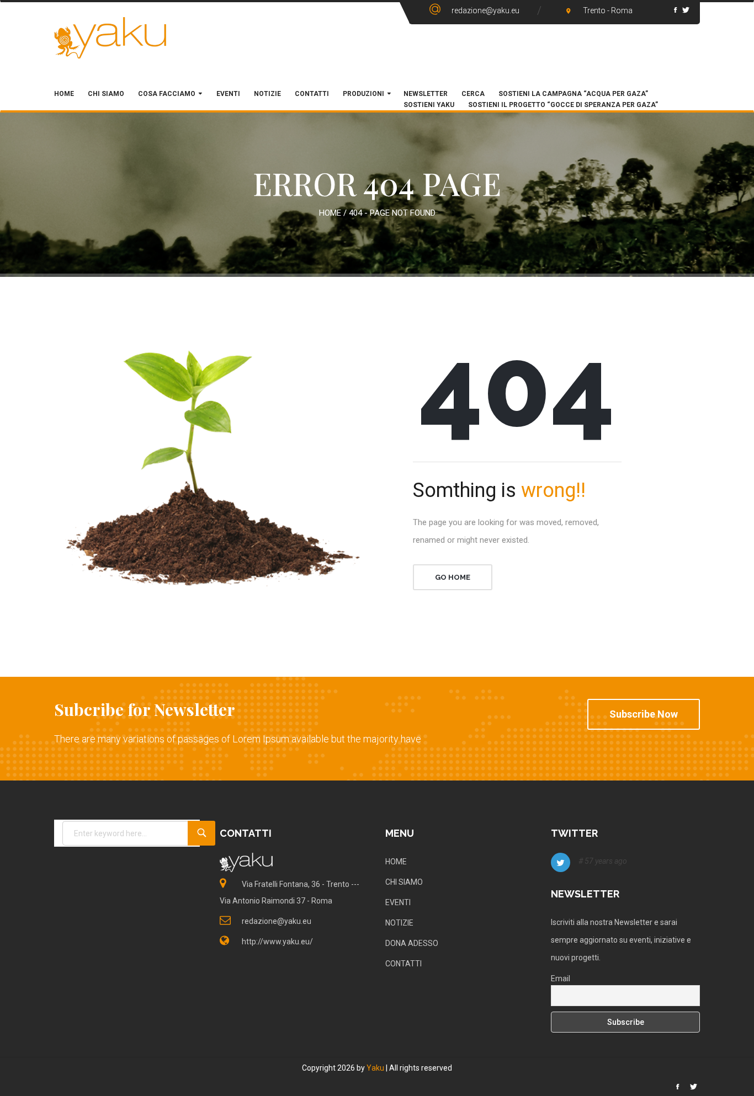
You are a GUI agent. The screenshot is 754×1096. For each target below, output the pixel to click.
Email (560, 978)
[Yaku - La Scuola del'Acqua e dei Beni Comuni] (110, 47)
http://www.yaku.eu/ (277, 941)
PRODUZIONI (363, 94)
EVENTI (398, 902)
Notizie (267, 94)
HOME (64, 94)
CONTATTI (403, 963)
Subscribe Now (643, 714)
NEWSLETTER (425, 94)
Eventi (227, 94)
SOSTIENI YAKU (428, 105)
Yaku (375, 1067)
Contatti (312, 94)
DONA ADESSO (411, 943)
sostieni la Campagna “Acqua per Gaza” (573, 94)
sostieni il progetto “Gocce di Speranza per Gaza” (563, 105)
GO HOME (452, 577)
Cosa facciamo (166, 94)
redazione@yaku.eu (485, 10)
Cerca (473, 94)
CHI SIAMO (106, 94)
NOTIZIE (399, 922)
